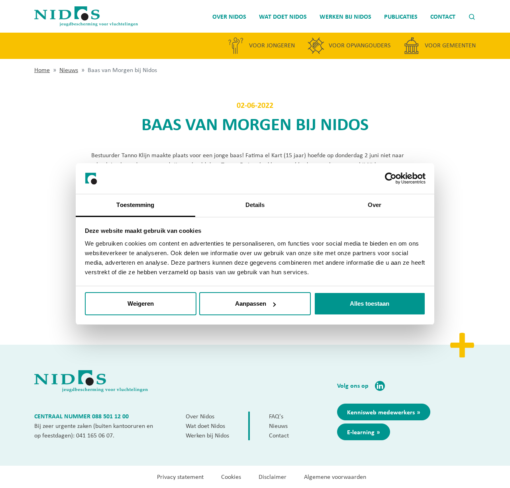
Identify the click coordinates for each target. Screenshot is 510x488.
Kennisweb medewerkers (381, 412)
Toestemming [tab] (135, 204)
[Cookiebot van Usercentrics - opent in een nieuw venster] (391, 179)
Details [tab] (255, 204)
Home (42, 70)
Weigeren (141, 303)
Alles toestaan (369, 303)
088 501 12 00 (110, 416)
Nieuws (68, 70)
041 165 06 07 (94, 435)
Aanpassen (250, 303)
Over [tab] (374, 204)
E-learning (361, 431)
